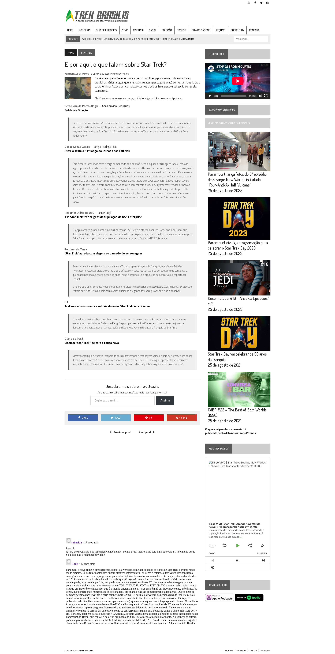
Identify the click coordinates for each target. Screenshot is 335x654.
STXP (125, 30)
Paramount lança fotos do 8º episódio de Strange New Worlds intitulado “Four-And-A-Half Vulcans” (237, 179)
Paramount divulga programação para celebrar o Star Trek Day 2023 (238, 245)
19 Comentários (120, 73)
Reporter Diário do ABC (79, 212)
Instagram (265, 650)
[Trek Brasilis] (97, 16)
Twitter (253, 650)
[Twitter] (261, 2)
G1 (66, 302)
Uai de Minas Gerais (77, 146)
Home (70, 30)
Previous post (122, 432)
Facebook (241, 650)
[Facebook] (255, 2)
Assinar (165, 400)
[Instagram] (267, 2)
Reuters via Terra (76, 249)
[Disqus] (132, 489)
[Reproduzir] (209, 96)
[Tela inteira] (266, 96)
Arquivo (220, 30)
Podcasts (85, 30)
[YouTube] (249, 2)
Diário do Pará (74, 338)
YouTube (229, 650)
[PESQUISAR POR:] (251, 39)
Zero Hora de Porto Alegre (82, 106)
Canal (152, 30)
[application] (237, 81)
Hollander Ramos (79, 73)
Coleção (167, 30)
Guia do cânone (201, 30)
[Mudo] (260, 96)
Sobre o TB (237, 30)
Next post (145, 432)
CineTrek (138, 30)
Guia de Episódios (106, 30)
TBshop (181, 30)
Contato (254, 30)
